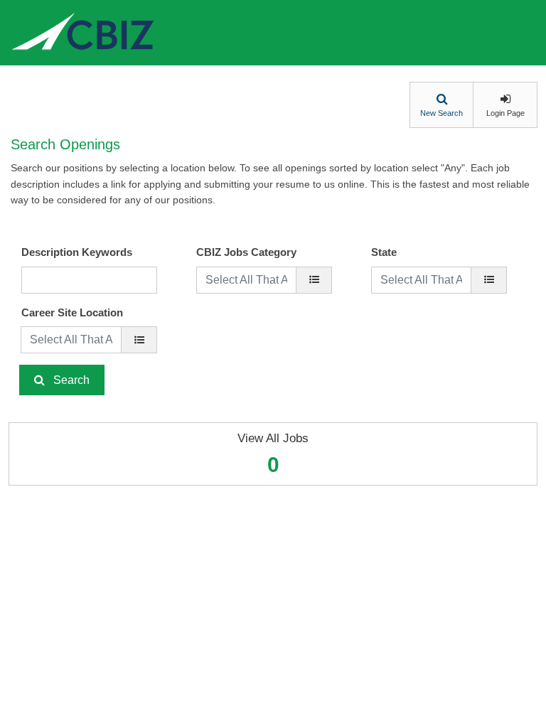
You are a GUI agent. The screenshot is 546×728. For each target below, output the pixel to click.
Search (71, 380)
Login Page (505, 113)
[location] (139, 339)
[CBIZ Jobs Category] (314, 280)
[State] (489, 280)
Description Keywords (76, 252)
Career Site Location (72, 312)
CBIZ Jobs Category (246, 252)
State (384, 252)
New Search (441, 113)
